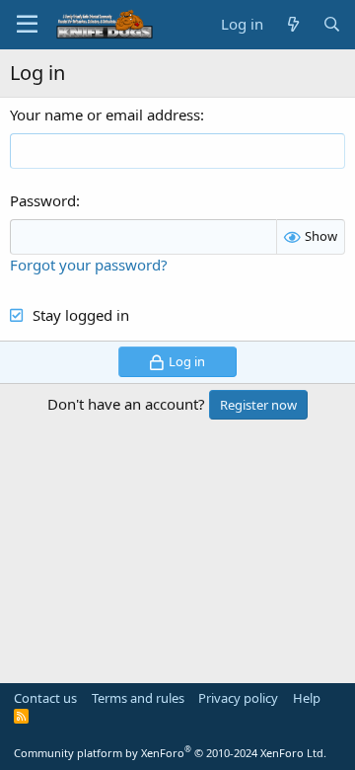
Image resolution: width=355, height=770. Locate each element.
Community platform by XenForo (170, 752)
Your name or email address (105, 114)
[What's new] (292, 24)
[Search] (332, 24)
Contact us (45, 698)
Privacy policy (238, 698)
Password (43, 200)
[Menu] (27, 24)
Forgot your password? (89, 264)
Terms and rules (138, 698)
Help (306, 698)
